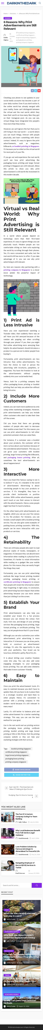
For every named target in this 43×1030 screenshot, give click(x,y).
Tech (6, 910)
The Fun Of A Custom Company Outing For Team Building (26, 816)
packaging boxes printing (24, 40)
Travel (7, 975)
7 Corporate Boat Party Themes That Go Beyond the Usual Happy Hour (21, 979)
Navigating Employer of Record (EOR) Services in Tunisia (25, 865)
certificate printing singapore (25, 35)
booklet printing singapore (26, 33)
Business (8, 18)
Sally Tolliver (23, 822)
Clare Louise (11, 984)
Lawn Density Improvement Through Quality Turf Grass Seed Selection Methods (21, 1000)
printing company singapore (25, 42)
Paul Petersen (20, 873)
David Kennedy (23, 838)
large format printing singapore (26, 37)
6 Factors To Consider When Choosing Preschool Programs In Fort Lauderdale (21, 957)
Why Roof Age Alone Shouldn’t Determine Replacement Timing (19, 936)
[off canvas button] (2, 3)
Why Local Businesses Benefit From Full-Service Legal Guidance (28, 833)
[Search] (40, 3)
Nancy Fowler (11, 919)
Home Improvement (12, 931)
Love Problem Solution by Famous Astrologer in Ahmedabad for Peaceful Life (28, 849)
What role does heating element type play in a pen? (19, 914)
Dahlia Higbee (6, 39)
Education (9, 951)
